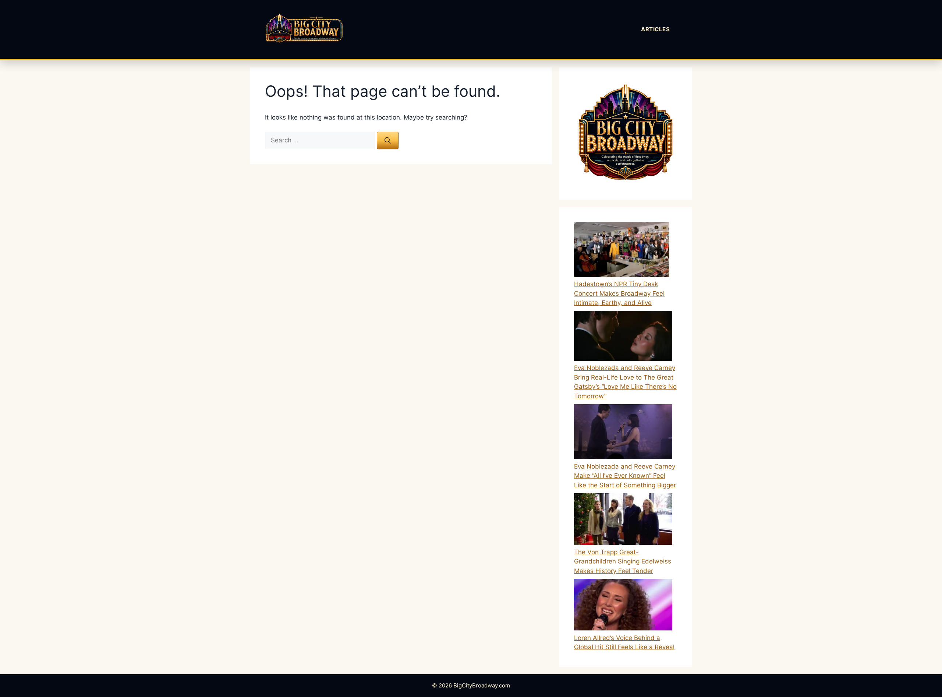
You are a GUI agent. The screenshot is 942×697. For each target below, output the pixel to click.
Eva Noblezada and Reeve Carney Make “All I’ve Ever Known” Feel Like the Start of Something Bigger (625, 476)
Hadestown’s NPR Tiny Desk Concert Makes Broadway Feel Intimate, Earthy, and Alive (619, 293)
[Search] (388, 140)
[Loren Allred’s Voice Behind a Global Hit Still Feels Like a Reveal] (623, 606)
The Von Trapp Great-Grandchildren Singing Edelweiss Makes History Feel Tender (622, 561)
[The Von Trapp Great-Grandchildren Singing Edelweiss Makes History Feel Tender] (623, 520)
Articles (655, 29)
